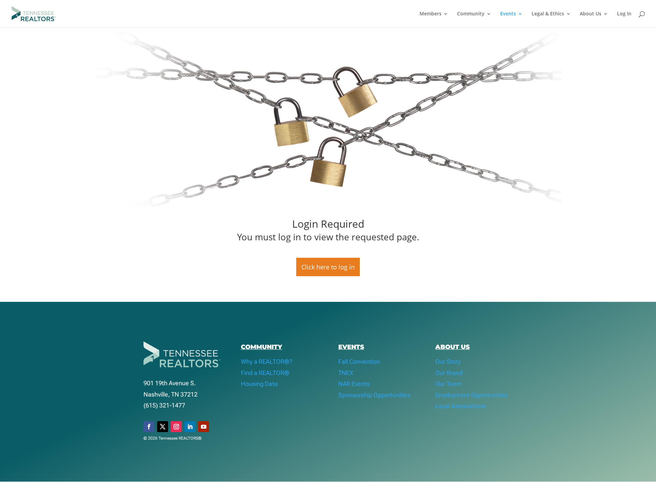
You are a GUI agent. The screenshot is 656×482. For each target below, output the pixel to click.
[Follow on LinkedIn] (189, 426)
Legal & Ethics (548, 14)
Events (508, 14)
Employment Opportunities (471, 395)
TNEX (345, 372)
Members (430, 14)
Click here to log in (328, 267)
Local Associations (460, 406)
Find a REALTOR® (265, 372)
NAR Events (354, 383)
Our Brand (449, 372)
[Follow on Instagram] (176, 426)
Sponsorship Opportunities (374, 395)
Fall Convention (359, 361)
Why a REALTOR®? (266, 361)
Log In (624, 14)
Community (470, 14)
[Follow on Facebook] (149, 426)
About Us (590, 14)
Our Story (448, 361)
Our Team (448, 383)
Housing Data (259, 383)
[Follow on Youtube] (203, 426)
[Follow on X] (162, 426)
